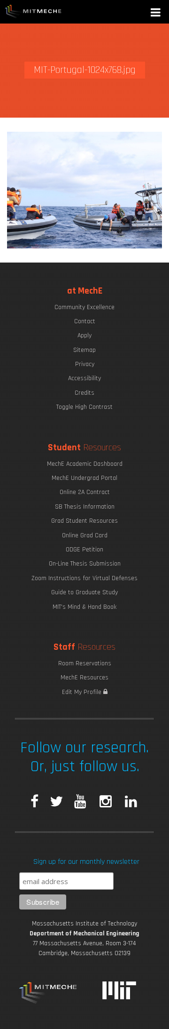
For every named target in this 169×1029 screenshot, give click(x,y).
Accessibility (84, 378)
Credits (84, 393)
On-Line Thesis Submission (85, 563)
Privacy (84, 364)
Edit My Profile (82, 692)
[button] (156, 13)
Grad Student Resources (84, 521)
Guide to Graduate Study (84, 592)
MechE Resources (84, 677)
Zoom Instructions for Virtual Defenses (84, 578)
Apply (84, 335)
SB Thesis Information (85, 507)
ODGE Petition (84, 549)
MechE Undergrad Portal (84, 478)
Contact (84, 321)
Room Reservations (84, 663)
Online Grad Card (85, 535)
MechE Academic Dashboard (85, 464)
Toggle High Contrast (84, 407)
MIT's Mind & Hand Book (84, 607)
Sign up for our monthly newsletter (86, 862)
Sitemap (84, 350)
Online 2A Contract (85, 492)
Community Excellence (84, 307)
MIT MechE (33, 12)
